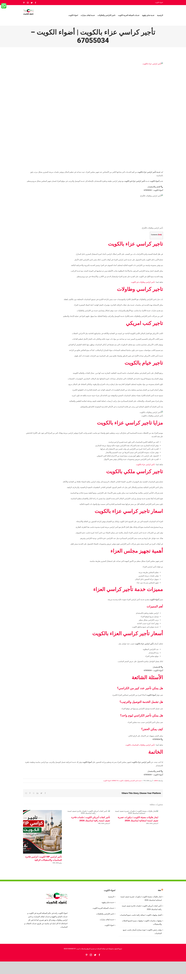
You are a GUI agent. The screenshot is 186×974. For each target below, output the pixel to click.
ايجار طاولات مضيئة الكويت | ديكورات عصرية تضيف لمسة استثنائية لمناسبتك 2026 (136, 812)
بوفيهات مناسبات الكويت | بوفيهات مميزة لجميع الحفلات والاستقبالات (142, 922)
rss (159, 890)
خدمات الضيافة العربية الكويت (103, 908)
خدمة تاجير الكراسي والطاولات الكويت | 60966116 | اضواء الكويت (122, 780)
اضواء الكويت (109, 925)
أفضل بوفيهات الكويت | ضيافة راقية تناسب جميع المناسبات (141, 915)
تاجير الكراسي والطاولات (105, 914)
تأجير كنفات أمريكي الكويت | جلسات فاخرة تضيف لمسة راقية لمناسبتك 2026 (88, 812)
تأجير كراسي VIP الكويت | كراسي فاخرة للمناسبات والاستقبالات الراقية (40, 832)
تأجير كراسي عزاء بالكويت (145, 464)
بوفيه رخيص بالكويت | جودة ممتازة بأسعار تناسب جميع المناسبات (142, 931)
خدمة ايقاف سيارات (107, 919)
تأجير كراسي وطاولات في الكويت (143, 282)
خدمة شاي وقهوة (108, 902)
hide (159, 235)
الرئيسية (111, 897)
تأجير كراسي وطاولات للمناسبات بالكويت (140, 745)
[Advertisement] (146, 211)
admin (156, 780)
